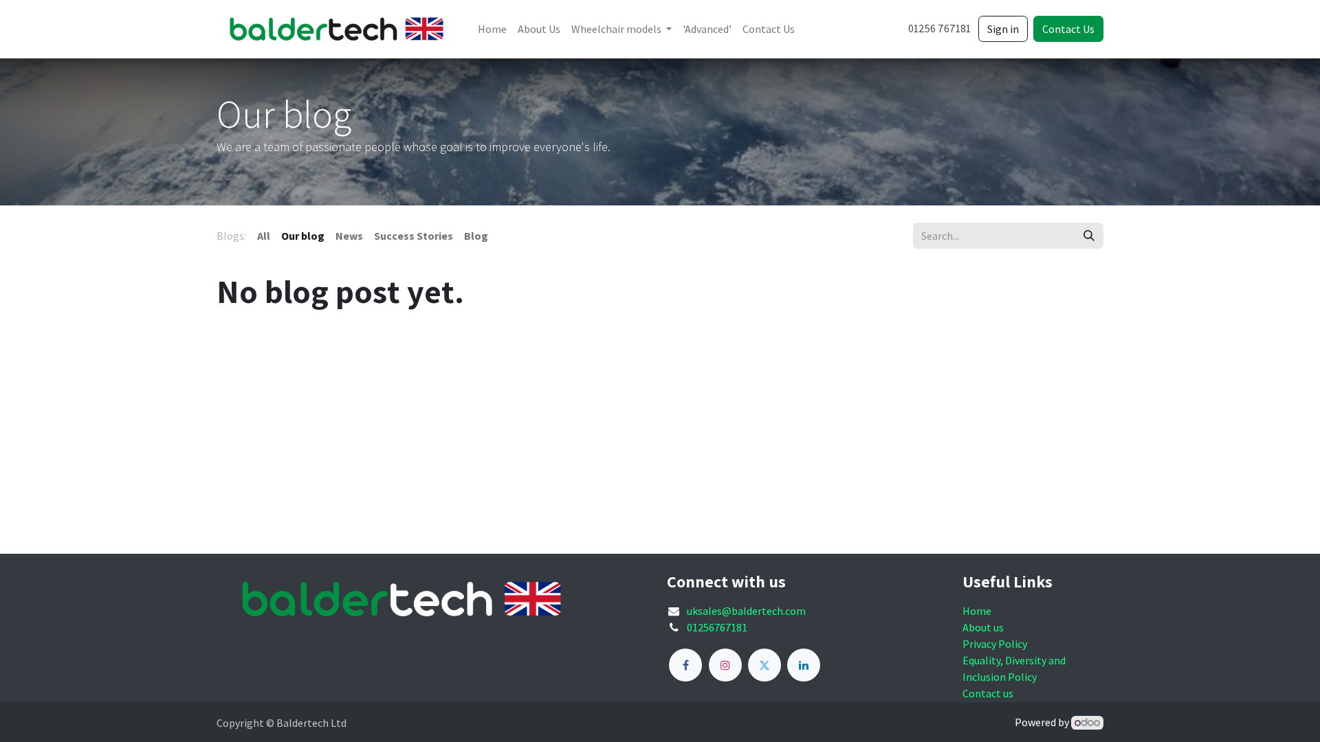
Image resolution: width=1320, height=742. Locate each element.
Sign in (1003, 29)
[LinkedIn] (803, 665)
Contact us (987, 693)
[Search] (1089, 236)
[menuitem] (492, 29)
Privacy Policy (994, 644)
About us (983, 627)
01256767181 (717, 627)
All (263, 236)
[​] (685, 665)
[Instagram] (725, 665)
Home (976, 611)
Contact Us (1068, 29)
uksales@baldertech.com (746, 611)
